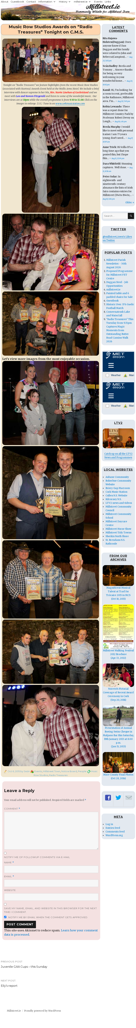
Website (10, 890)
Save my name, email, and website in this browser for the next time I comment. (50, 910)
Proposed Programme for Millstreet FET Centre (119, 275)
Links (108, 1)
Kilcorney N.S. (113, 499)
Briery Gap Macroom (118, 488)
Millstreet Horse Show (118, 528)
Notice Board (69, 771)
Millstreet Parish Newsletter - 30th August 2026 (116, 263)
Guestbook (17, 1)
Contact (31, 1)
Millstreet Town (51, 771)
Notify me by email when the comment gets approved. (48, 917)
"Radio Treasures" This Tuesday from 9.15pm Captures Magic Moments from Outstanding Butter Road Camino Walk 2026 (119, 330)
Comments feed (115, 831)
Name (9, 862)
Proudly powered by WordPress (42, 1010)
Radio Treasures (58, 775)
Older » (129, 202)
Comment (12, 808)
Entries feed (113, 827)
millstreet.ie (80, 1)
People (82, 771)
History (63, 1)
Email (9, 876)
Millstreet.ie (14, 1010)
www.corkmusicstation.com (70, 103)
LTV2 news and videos (119, 502)
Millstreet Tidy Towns (118, 532)
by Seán (25, 771)
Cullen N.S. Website (116, 495)
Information (45, 1)
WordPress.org (114, 835)
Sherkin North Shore (117, 536)
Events (98, 1)
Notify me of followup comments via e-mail (37, 857)
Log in (109, 824)
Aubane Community (117, 477)
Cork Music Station (116, 491)
